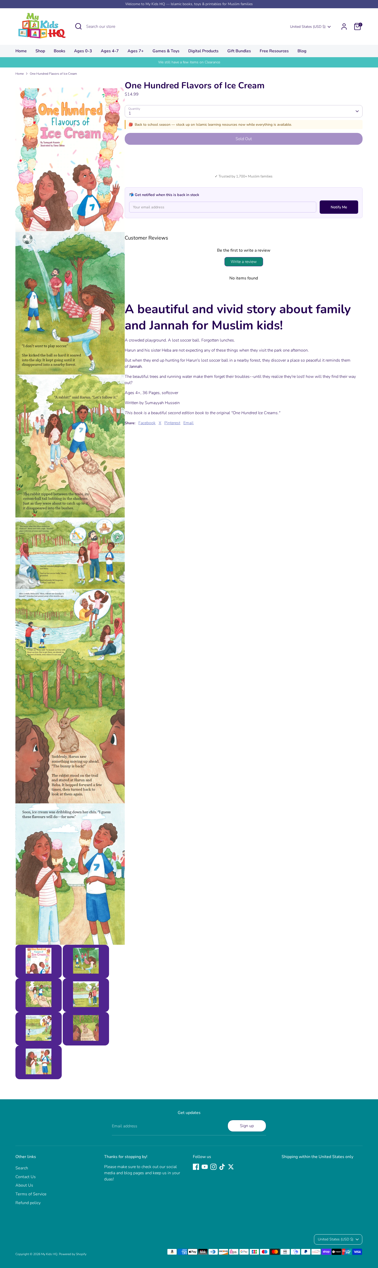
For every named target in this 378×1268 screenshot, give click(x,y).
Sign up (247, 1126)
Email (188, 423)
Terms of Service (31, 1194)
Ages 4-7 (110, 51)
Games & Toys (165, 51)
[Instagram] (213, 1167)
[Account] (344, 26)
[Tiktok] (222, 1167)
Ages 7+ (136, 51)
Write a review (244, 262)
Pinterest (172, 423)
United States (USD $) (308, 26)
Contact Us (25, 1177)
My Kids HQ (49, 1254)
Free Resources (274, 51)
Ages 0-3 (83, 51)
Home (21, 51)
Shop (40, 51)
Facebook (147, 423)
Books (59, 51)
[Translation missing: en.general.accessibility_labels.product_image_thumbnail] (38, 961)
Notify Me (339, 207)
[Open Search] (78, 26)
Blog (302, 51)
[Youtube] (205, 1167)
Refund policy (28, 1203)
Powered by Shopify (72, 1254)
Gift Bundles (239, 51)
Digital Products (203, 51)
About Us (24, 1185)
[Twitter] (231, 1167)
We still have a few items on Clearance (189, 62)
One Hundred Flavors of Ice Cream (53, 74)
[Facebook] (196, 1167)
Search (21, 1168)
